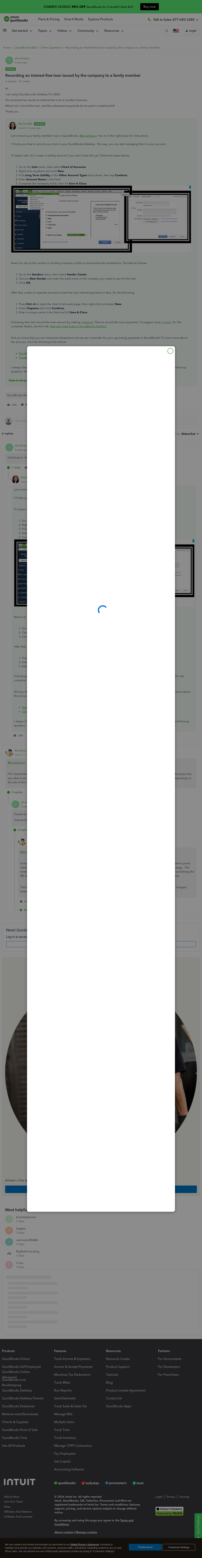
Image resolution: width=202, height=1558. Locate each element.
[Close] (170, 351)
